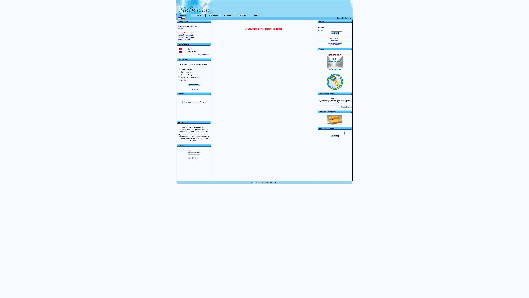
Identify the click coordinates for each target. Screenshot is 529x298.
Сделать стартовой (335, 44)
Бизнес (180, 28)
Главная (183, 15)
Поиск (198, 15)
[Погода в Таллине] (194, 100)
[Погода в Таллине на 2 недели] (199, 102)
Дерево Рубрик (184, 39)
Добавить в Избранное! (335, 43)
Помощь (227, 15)
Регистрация (213, 15)
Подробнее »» (203, 54)
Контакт (257, 15)
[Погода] (186, 102)
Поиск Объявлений (185, 35)
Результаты (194, 89)
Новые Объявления (186, 37)
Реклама (242, 15)
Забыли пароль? (334, 38)
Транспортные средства (187, 26)
